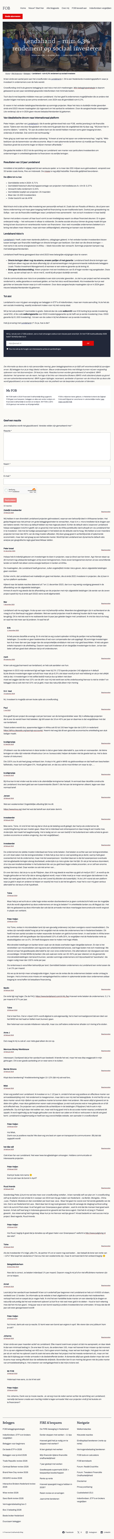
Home (7, 73)
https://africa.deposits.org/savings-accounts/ (23, 730)
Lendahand (56, 79)
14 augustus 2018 (9, 693)
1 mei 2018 (7, 710)
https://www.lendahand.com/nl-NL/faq (52, 996)
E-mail (7, 476)
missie (47, 171)
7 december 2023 (9, 604)
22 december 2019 (13, 1267)
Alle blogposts (16, 73)
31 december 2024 (9, 551)
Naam (7, 464)
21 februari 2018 (9, 744)
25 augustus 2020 (9, 659)
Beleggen (27, 73)
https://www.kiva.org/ (13, 809)
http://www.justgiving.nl (95, 1233)
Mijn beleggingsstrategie (84, 88)
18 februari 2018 (9, 798)
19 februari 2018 (12, 921)
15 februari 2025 (9, 513)
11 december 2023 (13, 630)
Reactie (8, 431)
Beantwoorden (105, 512)
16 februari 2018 (9, 990)
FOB (6, 8)
